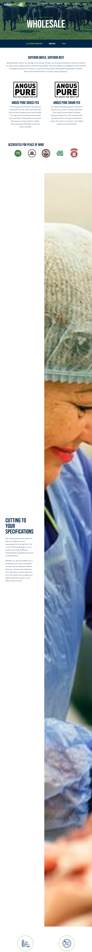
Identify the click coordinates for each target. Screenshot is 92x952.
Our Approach (76, 4)
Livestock (67, 4)
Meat (51, 17)
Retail (64, 44)
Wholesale (52, 44)
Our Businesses (43, 4)
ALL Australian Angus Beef (34, 44)
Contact (84, 4)
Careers (52, 4)
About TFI (59, 4)
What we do (43, 17)
